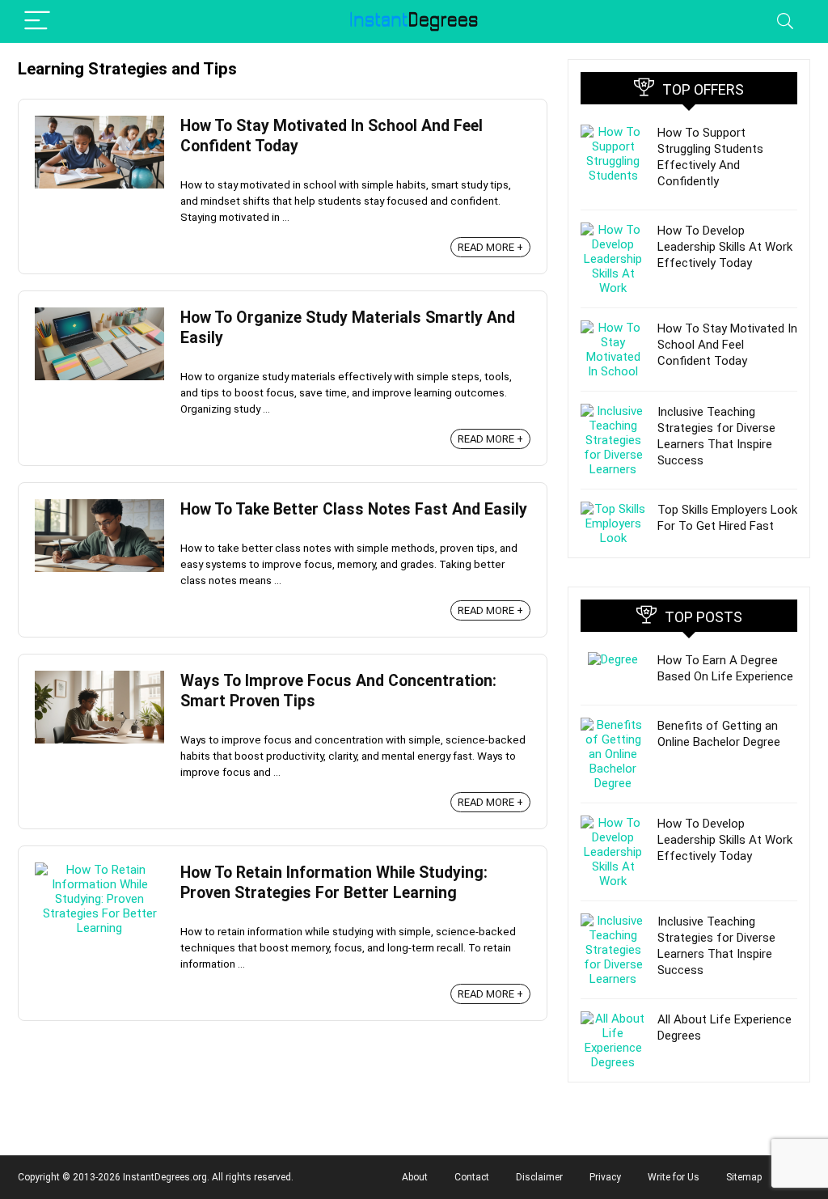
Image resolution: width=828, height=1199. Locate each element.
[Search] (785, 21)
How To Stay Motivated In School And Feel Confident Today (727, 344)
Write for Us (673, 1177)
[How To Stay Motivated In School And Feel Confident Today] (99, 123)
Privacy (605, 1177)
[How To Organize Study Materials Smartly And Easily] (99, 314)
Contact (471, 1177)
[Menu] (37, 21)
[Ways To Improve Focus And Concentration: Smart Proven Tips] (99, 678)
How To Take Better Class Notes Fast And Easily (353, 509)
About (415, 1177)
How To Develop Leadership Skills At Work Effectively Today (724, 246)
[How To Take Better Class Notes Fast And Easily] (99, 506)
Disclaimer (539, 1177)
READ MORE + (490, 247)
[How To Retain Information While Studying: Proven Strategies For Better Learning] (99, 869)
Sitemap (744, 1177)
